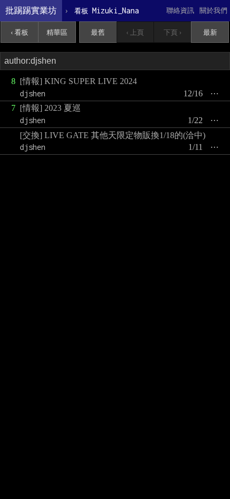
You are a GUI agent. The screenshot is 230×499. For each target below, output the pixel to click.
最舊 (98, 32)
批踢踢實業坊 (31, 10)
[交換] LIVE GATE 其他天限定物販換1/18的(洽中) (112, 135)
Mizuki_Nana (106, 10)
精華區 (57, 32)
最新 (210, 32)
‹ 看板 (19, 32)
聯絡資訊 (180, 10)
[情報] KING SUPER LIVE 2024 (78, 81)
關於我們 (213, 10)
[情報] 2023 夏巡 (50, 107)
